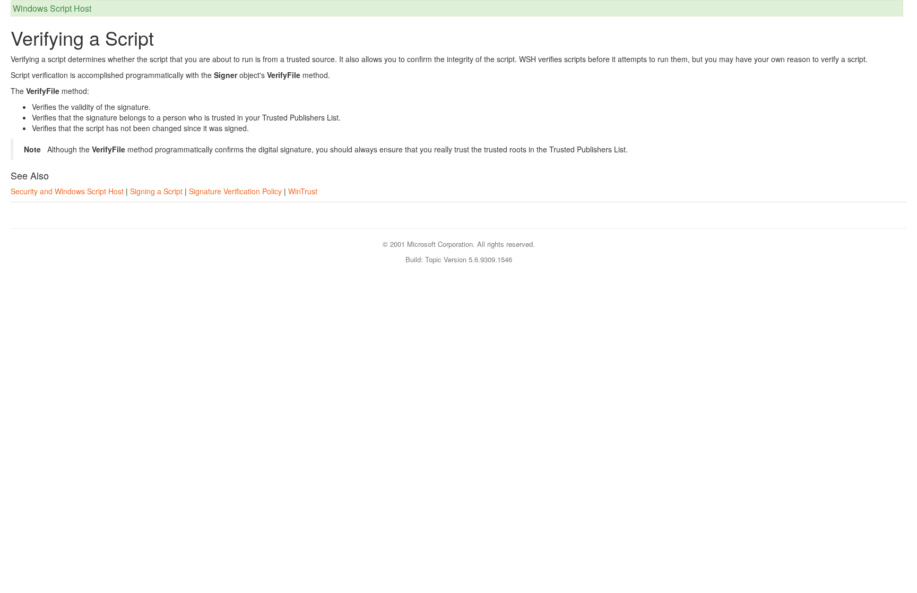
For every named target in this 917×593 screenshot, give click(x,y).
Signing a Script (156, 191)
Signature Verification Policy (235, 191)
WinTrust (302, 191)
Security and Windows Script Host (67, 191)
